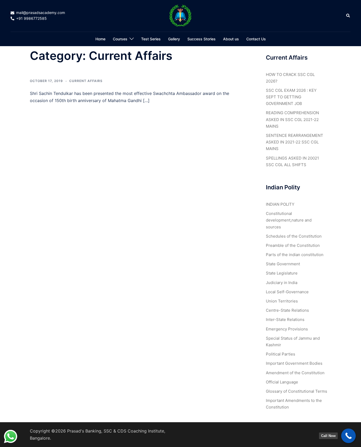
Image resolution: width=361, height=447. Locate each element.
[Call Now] (348, 436)
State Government (283, 263)
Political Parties (280, 354)
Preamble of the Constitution (293, 245)
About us (231, 39)
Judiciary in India (281, 282)
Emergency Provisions (287, 328)
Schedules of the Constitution (294, 236)
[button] (348, 16)
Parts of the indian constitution (294, 254)
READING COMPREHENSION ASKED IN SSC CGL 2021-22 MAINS (292, 119)
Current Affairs (86, 81)
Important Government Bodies (294, 363)
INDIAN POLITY (280, 204)
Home (100, 39)
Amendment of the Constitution (295, 372)
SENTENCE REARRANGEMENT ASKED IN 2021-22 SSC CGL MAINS (294, 142)
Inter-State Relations (285, 319)
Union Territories (282, 301)
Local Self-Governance (287, 291)
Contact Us (256, 39)
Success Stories (201, 39)
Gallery (174, 39)
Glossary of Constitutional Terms (296, 391)
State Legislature (282, 273)
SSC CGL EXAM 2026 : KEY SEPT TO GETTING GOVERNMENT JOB (291, 97)
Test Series (151, 39)
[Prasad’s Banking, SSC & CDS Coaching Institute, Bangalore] (180, 15)
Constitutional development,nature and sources (289, 220)
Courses (120, 39)
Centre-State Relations (287, 310)
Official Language (282, 381)
